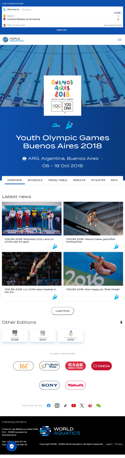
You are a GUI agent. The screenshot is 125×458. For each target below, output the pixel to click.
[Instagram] (57, 405)
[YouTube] (73, 405)
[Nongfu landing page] (75, 365)
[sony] (49, 385)
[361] (23, 365)
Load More (62, 311)
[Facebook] (49, 405)
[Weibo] (90, 405)
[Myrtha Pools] (49, 365)
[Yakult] (75, 385)
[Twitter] (82, 405)
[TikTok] (65, 405)
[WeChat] (98, 405)
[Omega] (101, 365)
